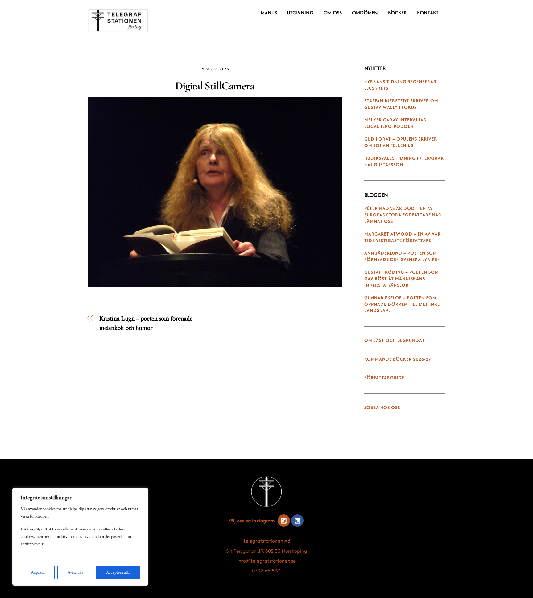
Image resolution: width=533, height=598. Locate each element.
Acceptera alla (118, 572)
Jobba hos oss (382, 407)
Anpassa (38, 572)
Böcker (397, 12)
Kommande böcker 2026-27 (397, 359)
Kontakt (428, 12)
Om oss (333, 12)
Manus (269, 12)
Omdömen (365, 12)
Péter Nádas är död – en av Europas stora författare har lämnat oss (402, 214)
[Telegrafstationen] (118, 29)
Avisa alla (75, 572)
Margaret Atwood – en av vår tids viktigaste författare (402, 237)
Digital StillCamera (214, 85)
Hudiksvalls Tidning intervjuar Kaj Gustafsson (404, 161)
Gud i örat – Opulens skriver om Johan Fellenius (400, 142)
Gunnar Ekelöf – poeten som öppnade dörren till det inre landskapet (402, 304)
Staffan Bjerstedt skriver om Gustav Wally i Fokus (401, 104)
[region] (80, 537)
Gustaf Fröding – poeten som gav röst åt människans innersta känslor (401, 278)
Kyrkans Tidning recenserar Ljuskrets (400, 85)
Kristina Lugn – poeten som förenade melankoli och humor (145, 323)
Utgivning (300, 12)
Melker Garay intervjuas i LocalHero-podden (396, 123)
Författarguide (384, 378)
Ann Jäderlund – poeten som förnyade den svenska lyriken (402, 256)
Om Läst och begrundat (394, 340)
